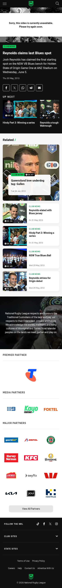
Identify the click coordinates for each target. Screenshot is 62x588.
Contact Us (30, 568)
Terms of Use (23, 560)
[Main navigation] (5, 4)
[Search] (57, 4)
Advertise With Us (46, 568)
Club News (9, 47)
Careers (11, 568)
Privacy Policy (38, 560)
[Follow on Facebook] (44, 524)
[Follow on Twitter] (50, 524)
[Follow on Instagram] (56, 524)
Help (20, 568)
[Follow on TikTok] (38, 524)
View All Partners (31, 508)
